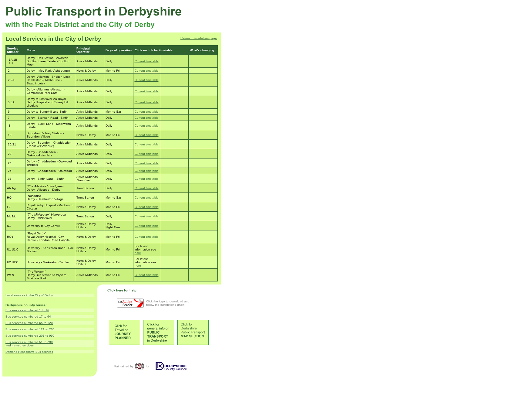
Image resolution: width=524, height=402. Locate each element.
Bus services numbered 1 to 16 (27, 310)
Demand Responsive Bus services (29, 351)
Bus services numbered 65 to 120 (29, 323)
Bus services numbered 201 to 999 (30, 335)
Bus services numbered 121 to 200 (30, 329)
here (138, 252)
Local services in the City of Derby (29, 295)
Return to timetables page (198, 38)
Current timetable (147, 61)
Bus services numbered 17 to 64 (28, 316)
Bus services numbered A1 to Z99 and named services (29, 343)
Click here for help (121, 290)
